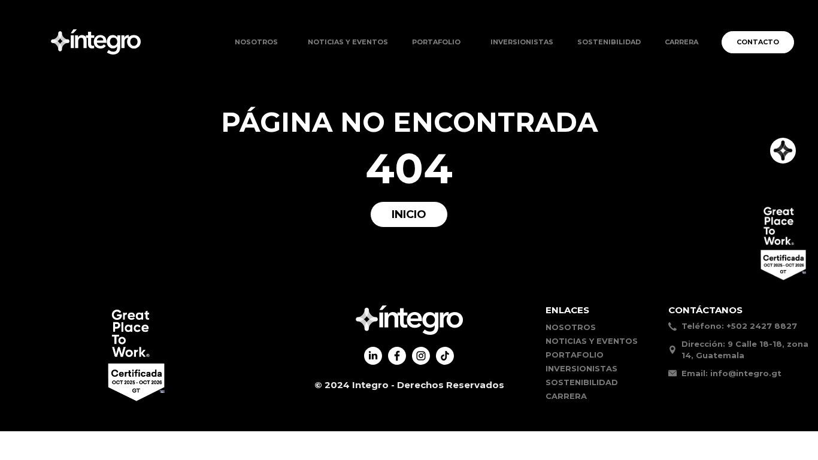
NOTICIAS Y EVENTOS (348, 42)
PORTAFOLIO (575, 354)
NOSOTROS (256, 42)
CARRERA (681, 42)
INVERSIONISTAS (521, 42)
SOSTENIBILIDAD (609, 42)
